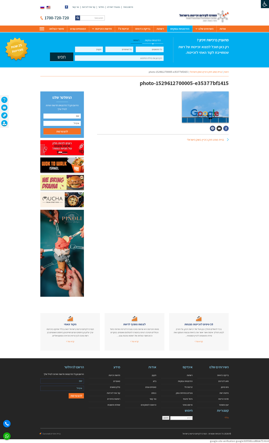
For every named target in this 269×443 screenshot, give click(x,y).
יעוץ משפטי (224, 404)
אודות (223, 29)
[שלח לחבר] (219, 128)
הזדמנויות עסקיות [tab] (153, 40)
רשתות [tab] (136, 40)
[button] (265, 4)
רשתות (160, 29)
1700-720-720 (57, 18)
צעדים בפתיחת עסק (184, 393)
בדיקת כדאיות (142, 29)
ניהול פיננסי (188, 399)
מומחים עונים (150, 387)
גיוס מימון (225, 387)
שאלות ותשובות (113, 404)
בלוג (154, 381)
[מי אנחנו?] (4, 100)
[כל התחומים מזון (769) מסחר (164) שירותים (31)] (150, 49)
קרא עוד (199, 341)
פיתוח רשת (224, 393)
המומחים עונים (78, 29)
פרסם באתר (128, 7)
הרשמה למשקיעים (148, 404)
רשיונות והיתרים (113, 399)
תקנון (154, 375)
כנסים (153, 393)
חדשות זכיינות (114, 375)
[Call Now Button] (7, 423)
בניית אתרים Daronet (52, 433)
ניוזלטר (101, 7)
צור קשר (75, 7)
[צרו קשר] (4, 108)
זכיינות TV (123, 29)
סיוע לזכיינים (223, 381)
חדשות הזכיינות (103, 29)
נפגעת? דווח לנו (113, 7)
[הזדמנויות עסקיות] (4, 123)
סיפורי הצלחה (56, 29)
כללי (227, 417)
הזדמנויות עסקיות (179, 29)
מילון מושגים (115, 387)
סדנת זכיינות (223, 399)
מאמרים (116, 381)
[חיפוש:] (181, 418)
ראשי (226, 72)
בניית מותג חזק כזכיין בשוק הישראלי (206, 72)
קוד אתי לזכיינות (88, 7)
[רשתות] (4, 115)
